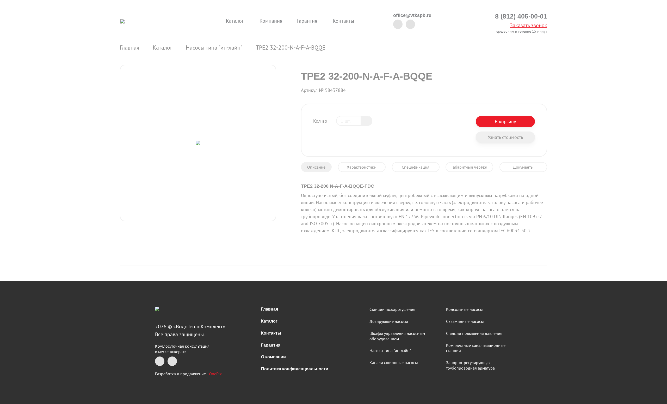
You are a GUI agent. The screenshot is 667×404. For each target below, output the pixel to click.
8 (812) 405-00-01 (521, 16)
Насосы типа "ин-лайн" (214, 47)
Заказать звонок (528, 25)
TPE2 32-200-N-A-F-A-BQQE (290, 47)
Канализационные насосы (393, 362)
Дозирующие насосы (388, 321)
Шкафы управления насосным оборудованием (397, 336)
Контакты (343, 20)
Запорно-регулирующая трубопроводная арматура (470, 365)
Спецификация (415, 167)
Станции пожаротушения (392, 309)
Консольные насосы (464, 309)
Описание (316, 167)
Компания (271, 20)
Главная (129, 47)
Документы (523, 167)
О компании (273, 357)
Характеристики (361, 167)
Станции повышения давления (474, 333)
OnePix (215, 373)
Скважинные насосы (465, 321)
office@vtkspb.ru (412, 15)
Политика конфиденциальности (294, 369)
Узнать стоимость (505, 137)
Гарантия (307, 20)
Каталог (235, 20)
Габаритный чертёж (469, 167)
